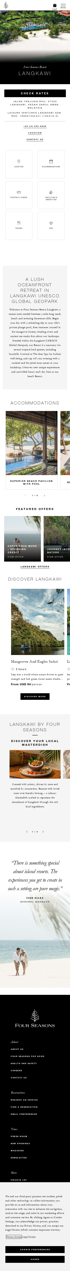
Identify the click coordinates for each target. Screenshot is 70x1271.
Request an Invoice (24, 1100)
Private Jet (19, 1180)
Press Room (19, 1136)
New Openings (20, 1143)
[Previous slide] (25, 495)
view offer (16, 557)
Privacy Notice (13, 1236)
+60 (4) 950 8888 (35, 126)
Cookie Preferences (35, 1249)
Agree (35, 1259)
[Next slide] (44, 495)
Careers (16, 1070)
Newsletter (19, 1158)
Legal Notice (29, 1236)
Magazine (17, 1150)
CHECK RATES (35, 93)
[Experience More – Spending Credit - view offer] (22, 539)
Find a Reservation (24, 1107)
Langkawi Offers (35, 566)
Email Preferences (24, 1114)
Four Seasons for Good (28, 1056)
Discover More (35, 696)
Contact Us (35, 139)
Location (35, 133)
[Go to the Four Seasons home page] (6, 5)
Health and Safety (24, 1063)
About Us (17, 1049)
